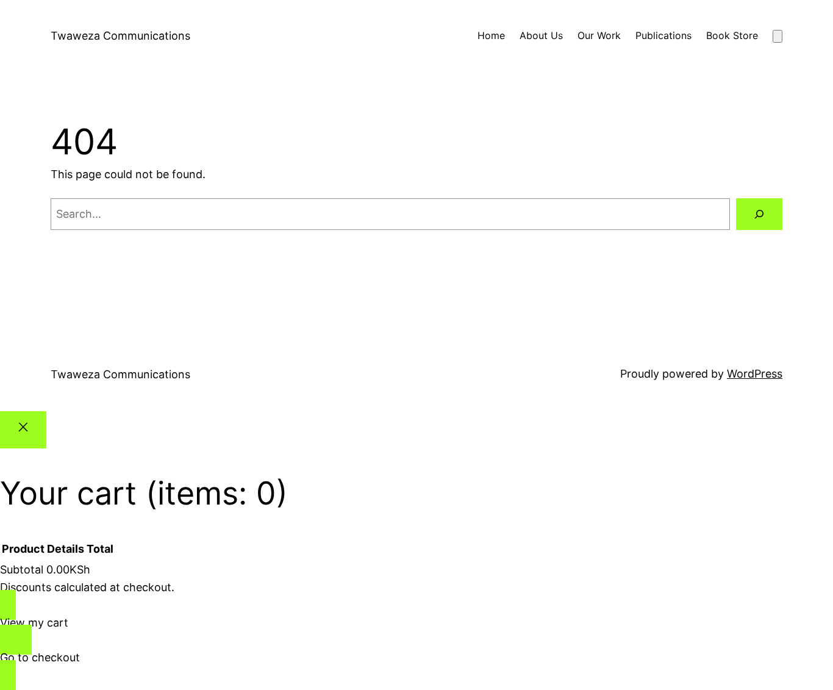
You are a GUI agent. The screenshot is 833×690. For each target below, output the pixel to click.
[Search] (759, 214)
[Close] (23, 429)
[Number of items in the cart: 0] (777, 36)
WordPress (754, 373)
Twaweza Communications (120, 35)
